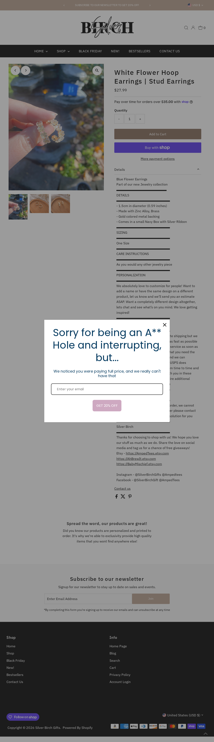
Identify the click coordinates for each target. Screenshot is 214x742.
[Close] (165, 325)
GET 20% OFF (107, 405)
